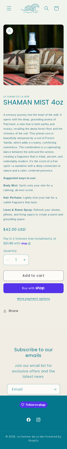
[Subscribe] (55, 389)
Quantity (10, 251)
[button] (9, 8)
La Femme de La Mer (31, 436)
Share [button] (13, 311)
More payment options (33, 298)
